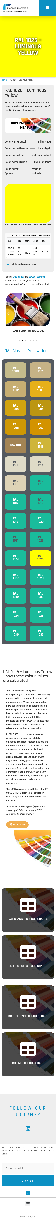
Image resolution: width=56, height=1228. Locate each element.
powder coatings (37, 276)
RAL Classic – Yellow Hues (27, 351)
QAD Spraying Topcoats (28, 331)
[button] (19, 340)
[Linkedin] (28, 1128)
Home (4, 80)
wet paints (18, 276)
